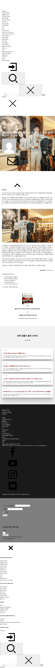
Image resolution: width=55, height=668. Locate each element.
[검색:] (11, 95)
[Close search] (30, 90)
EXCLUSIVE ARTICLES (8, 34)
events (3, 58)
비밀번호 (5, 509)
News (4, 127)
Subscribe (4, 97)
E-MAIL (5, 530)
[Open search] (13, 78)
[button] (5, 535)
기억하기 (6, 512)
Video (3, 50)
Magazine (4, 11)
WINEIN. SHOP (6, 60)
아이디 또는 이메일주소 (9, 505)
